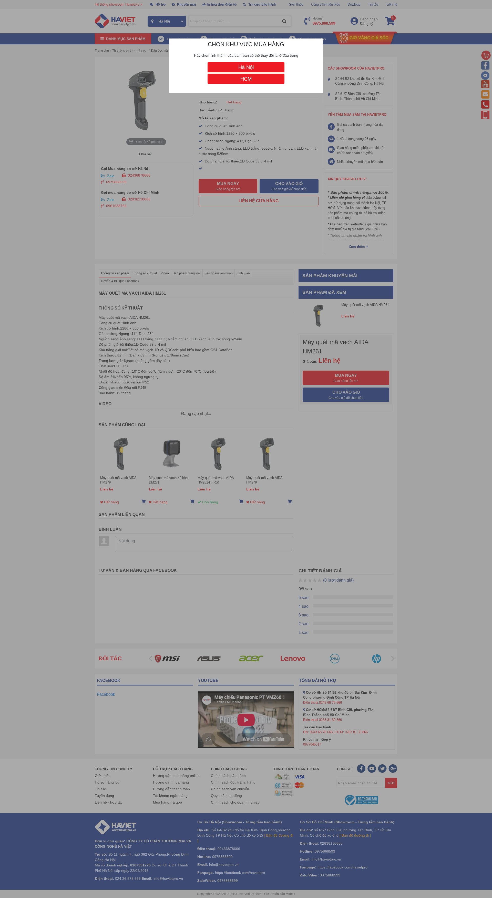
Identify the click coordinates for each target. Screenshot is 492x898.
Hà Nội (246, 67)
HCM (246, 79)
